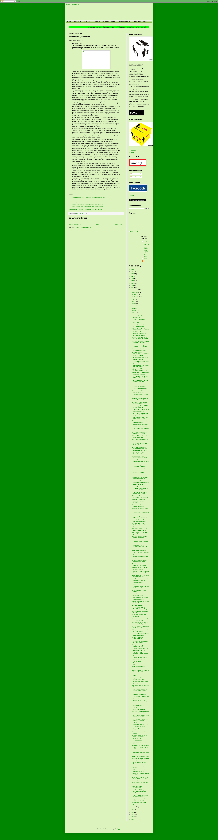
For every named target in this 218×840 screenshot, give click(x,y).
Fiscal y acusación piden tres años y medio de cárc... (140, 417)
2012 (132, 812)
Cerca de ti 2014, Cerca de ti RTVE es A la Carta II (139, 377)
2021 (132, 271)
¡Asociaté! (96, 21)
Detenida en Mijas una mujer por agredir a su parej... (139, 432)
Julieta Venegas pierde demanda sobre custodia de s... (140, 541)
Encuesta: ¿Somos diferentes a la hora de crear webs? (140, 572)
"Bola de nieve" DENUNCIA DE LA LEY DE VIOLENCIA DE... (140, 338)
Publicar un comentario (77, 221)
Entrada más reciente (75, 224)
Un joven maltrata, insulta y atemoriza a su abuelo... (139, 560)
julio (133, 301)
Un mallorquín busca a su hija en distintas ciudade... (140, 395)
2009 (132, 819)
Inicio (69, 21)
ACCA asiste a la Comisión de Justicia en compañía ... (140, 440)
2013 (132, 810)
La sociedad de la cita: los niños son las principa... (140, 513)
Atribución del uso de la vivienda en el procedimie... (140, 759)
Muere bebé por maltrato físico (140, 756)
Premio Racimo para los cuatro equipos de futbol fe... (140, 716)
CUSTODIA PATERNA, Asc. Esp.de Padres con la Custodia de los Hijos (146, 248)
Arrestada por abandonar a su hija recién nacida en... (140, 509)
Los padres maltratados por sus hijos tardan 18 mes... (140, 678)
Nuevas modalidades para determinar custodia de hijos (140, 481)
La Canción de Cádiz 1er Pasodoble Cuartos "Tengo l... (140, 608)
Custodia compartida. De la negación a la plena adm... (140, 516)
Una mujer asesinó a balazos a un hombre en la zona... (140, 342)
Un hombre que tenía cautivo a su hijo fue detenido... (140, 594)
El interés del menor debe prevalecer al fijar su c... (139, 770)
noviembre (135, 292)
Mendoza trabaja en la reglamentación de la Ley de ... (140, 461)
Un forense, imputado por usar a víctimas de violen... (140, 489)
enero (134, 807)
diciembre (135, 289)
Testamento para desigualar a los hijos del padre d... (140, 325)
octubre (134, 294)
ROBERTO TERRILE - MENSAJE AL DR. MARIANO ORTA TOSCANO (140, 354)
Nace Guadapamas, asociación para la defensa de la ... (140, 477)
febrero (134, 313)
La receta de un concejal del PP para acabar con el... (140, 410)
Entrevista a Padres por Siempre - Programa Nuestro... (138, 501)
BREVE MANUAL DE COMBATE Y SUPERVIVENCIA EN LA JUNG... (140, 747)
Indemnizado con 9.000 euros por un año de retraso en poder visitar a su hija (87, 204)
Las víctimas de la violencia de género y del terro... (140, 682)
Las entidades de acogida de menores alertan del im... (140, 425)
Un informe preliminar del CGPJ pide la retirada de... (140, 406)
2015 (132, 285)
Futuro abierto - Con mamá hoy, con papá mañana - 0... (140, 642)
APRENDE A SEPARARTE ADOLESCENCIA (139, 638)
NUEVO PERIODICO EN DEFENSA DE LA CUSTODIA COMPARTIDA (140, 330)
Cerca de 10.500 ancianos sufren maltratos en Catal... (140, 447)
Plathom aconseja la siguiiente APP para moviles (140, 619)
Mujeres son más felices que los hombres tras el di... (140, 671)
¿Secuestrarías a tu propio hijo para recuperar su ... (140, 697)
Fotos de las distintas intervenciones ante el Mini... (140, 496)
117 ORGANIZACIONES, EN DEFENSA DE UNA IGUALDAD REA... (139, 452)
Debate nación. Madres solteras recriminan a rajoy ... (140, 421)
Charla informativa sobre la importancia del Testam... (139, 349)
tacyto (145, 258)
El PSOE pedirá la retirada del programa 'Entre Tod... (140, 414)
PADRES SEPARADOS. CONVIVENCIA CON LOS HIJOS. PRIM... (139, 546)
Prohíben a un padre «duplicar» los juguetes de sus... (140, 380)
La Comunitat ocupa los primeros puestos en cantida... (138, 728)
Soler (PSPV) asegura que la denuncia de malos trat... (139, 667)
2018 (132, 278)
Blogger (119, 829)
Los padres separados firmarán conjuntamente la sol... (140, 799)
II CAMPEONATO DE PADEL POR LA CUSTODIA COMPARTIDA (139, 737)
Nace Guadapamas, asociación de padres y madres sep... (140, 783)
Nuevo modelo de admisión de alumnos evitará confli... (140, 795)
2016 (132, 283)
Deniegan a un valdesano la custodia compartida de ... (139, 402)
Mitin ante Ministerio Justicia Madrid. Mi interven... (139, 537)
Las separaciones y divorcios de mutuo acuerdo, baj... (140, 575)
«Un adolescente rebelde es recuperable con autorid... (139, 693)
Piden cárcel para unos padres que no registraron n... (140, 365)
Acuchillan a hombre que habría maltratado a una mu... (140, 704)
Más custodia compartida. (139, 474)
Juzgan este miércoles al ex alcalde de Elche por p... (139, 529)
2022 (132, 269)
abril (133, 308)
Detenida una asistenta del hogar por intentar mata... (139, 564)
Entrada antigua (119, 224)
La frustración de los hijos (139, 386)
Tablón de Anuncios (124, 21)
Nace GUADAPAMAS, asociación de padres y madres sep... (139, 791)
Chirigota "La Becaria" (138, 605)
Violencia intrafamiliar (137, 384)
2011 (132, 814)
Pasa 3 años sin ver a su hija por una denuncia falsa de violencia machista (87, 202)
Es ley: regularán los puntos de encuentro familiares (140, 634)
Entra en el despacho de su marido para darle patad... (139, 485)
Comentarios (134, 176)
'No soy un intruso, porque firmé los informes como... (140, 645)
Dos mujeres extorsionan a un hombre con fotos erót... (140, 505)
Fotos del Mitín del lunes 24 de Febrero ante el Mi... (140, 436)
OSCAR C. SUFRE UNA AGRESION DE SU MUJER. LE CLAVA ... (140, 321)
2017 (132, 280)
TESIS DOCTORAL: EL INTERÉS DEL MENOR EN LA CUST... (140, 654)
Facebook (133, 150)
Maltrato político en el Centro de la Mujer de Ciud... (140, 602)
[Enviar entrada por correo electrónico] (86, 213)
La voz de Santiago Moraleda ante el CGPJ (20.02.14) (140, 649)
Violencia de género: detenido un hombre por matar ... (140, 399)
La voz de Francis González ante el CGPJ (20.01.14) (139, 658)
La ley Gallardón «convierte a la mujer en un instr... (140, 429)
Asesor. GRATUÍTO (140, 21)
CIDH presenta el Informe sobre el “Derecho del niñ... (140, 630)
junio (133, 303)
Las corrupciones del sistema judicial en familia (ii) (140, 598)
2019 (132, 276)
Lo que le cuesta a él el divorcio (140, 468)
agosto (134, 299)
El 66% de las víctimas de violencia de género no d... (140, 701)
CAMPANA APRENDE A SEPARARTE (138, 583)
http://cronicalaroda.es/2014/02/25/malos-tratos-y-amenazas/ (85, 209)
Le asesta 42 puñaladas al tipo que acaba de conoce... (140, 520)
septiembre (135, 296)
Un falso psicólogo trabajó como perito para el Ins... (140, 627)
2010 (132, 817)
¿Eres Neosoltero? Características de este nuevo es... (140, 663)
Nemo (145, 256)
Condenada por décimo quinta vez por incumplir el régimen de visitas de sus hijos (88, 197)
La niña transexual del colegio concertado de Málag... (140, 708)
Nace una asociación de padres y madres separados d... (140, 553)
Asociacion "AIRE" (137, 317)
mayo (134, 306)
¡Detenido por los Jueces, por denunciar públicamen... (140, 568)
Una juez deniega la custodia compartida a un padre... (140, 465)
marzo (134, 310)
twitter (113, 21)
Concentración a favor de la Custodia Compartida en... (139, 444)
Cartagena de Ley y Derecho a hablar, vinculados (140, 587)
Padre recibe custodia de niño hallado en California (140, 719)
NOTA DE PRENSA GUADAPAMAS (137, 786)
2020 (132, 274)
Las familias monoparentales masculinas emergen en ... (140, 723)
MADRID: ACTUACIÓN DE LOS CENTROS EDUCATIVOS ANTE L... (140, 779)
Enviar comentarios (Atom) (83, 227)
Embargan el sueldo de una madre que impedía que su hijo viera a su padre (87, 206)
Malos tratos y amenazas (139, 550)
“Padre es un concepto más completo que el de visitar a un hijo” (85, 199)
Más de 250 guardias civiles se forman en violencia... (140, 686)
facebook (106, 21)
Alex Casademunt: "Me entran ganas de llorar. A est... (140, 533)
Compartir (131, 195)
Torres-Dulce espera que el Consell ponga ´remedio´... (140, 689)
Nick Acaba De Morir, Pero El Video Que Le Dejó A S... (139, 623)
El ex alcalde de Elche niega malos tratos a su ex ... (139, 391)
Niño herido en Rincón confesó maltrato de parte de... (140, 712)
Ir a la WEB (77, 21)
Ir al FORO (87, 21)
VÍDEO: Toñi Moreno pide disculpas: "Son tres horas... (140, 345)
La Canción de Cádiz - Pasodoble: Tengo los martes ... (140, 752)
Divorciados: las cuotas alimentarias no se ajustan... (140, 456)
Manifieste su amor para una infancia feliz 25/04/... (139, 471)
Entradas (133, 173)
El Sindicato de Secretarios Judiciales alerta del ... (139, 334)
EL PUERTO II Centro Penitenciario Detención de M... (140, 525)
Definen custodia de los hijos (139, 388)
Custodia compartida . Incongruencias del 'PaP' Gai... (139, 742)
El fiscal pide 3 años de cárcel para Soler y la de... (140, 358)
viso (145, 261)
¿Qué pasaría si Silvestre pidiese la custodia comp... (140, 369)
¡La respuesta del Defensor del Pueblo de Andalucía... (140, 373)
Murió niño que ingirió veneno (140, 315)
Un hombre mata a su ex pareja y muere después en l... (140, 362)
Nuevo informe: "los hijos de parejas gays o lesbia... (139, 492)
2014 (132, 287)
